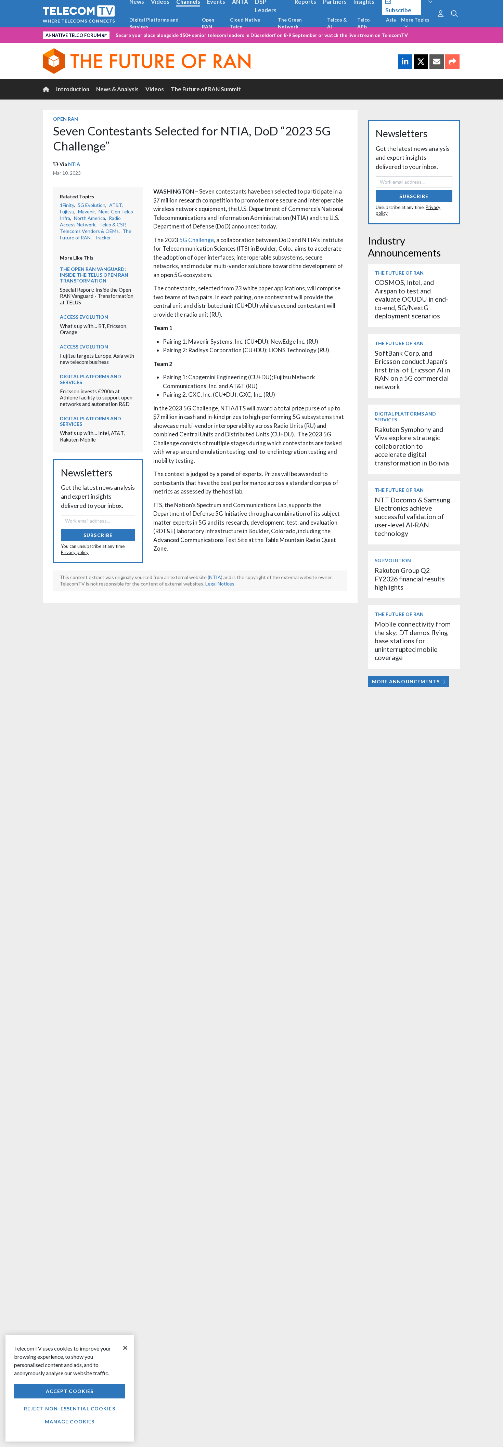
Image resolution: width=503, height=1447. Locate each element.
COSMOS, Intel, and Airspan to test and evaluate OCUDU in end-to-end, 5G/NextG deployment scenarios (411, 299)
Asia (391, 20)
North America (89, 218)
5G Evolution (91, 205)
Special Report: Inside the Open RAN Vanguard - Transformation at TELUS (96, 296)
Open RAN (208, 23)
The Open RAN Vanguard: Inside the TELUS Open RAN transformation (94, 275)
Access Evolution (84, 317)
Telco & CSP (112, 224)
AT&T (115, 205)
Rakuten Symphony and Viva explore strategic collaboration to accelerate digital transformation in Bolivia (412, 446)
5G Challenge (196, 240)
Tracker (102, 237)
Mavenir (86, 211)
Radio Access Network (90, 221)
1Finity (67, 205)
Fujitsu (67, 211)
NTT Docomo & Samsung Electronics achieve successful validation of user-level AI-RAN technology (412, 516)
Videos (154, 89)
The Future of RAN (399, 273)
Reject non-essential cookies (69, 1408)
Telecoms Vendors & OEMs (89, 231)
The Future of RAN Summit (206, 89)
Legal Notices (219, 584)
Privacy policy (75, 552)
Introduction (72, 89)
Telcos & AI (337, 23)
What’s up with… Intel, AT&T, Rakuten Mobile (92, 436)
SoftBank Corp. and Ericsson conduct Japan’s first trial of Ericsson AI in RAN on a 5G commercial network (412, 370)
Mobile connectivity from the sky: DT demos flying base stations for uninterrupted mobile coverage (413, 640)
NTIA (74, 164)
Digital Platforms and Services (154, 23)
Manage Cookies (70, 1421)
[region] (69, 1388)
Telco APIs (363, 23)
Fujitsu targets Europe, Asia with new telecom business (97, 359)
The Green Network (290, 23)
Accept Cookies (70, 1391)
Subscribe (98, 535)
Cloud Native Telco (245, 23)
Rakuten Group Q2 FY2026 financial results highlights (410, 578)
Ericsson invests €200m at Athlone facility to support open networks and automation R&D (96, 397)
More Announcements (406, 681)
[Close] (125, 1347)
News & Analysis (117, 89)
